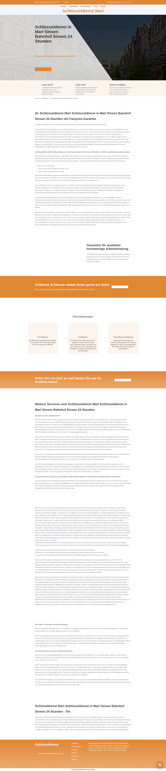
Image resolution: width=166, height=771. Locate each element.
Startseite (63, 6)
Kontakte (103, 6)
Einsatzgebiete (73, 6)
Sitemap (74, 759)
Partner (74, 753)
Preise (96, 6)
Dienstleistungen (86, 6)
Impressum (75, 756)
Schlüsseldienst (47, 744)
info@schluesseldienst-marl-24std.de (49, 2)
